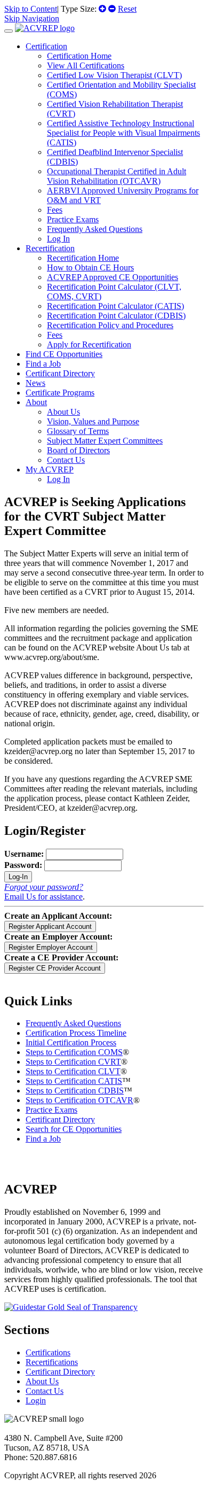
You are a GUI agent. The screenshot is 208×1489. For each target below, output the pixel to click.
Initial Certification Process (71, 1042)
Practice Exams (51, 1109)
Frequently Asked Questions (73, 1023)
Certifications (48, 1352)
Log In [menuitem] (58, 238)
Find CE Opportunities (64, 354)
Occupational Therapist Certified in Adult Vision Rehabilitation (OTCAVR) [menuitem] (116, 176)
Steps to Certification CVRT (73, 1061)
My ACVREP (50, 469)
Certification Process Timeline (76, 1032)
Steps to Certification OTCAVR (79, 1100)
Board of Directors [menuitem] (78, 450)
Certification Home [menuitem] (79, 55)
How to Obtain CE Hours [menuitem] (90, 267)
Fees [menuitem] (54, 209)
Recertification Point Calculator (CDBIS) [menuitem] (116, 315)
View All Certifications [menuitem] (85, 65)
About (36, 402)
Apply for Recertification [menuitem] (89, 344)
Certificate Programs (60, 392)
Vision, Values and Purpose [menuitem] (93, 421)
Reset (127, 8)
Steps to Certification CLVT (73, 1071)
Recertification (50, 248)
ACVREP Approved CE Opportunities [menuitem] (112, 277)
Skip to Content (30, 8)
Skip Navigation (31, 18)
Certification (46, 46)
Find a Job (43, 363)
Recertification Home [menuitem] (83, 257)
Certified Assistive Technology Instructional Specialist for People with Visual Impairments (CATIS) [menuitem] (123, 133)
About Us (42, 1381)
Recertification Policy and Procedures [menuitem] (110, 325)
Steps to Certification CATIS (74, 1080)
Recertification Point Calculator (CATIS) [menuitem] (115, 306)
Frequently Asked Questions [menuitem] (94, 229)
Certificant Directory (60, 373)
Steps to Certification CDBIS (75, 1090)
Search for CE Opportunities (74, 1129)
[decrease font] (112, 8)
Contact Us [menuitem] (66, 459)
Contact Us (44, 1390)
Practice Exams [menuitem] (73, 219)
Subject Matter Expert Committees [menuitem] (105, 440)
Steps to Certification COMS (74, 1052)
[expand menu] (8, 31)
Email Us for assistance (43, 896)
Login (36, 1400)
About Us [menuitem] (63, 411)
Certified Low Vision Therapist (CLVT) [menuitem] (114, 75)
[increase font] (102, 8)
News (35, 382)
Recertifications (52, 1362)
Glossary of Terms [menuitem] (78, 431)
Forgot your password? (43, 886)
